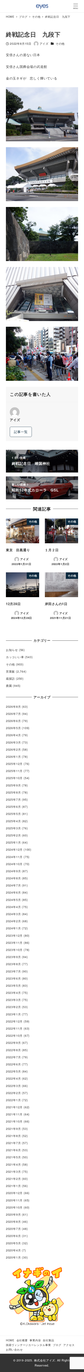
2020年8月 (13, 1222)
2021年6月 (13, 1150)
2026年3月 (13, 742)
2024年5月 (13, 900)
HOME (10, 1340)
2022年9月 (13, 1043)
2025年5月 (13, 814)
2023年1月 (13, 1014)
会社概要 (22, 1340)
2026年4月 (13, 735)
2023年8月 (13, 964)
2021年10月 (14, 1121)
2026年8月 (13, 707)
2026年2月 (13, 749)
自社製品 (48, 1340)
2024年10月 (14, 864)
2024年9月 (13, 871)
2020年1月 (13, 1257)
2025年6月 (13, 807)
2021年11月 (14, 1114)
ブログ (57, 1345)
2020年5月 (13, 1243)
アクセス (68, 1345)
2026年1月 (13, 757)
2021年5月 (13, 1157)
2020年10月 (14, 1207)
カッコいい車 (15, 657)
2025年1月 (13, 842)
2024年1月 (13, 928)
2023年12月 (14, 935)
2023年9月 (13, 957)
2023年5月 (13, 985)
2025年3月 (13, 828)
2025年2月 (13, 835)
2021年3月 (13, 1171)
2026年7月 (13, 714)
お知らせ (12, 650)
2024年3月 (13, 914)
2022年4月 (13, 1078)
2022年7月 (13, 1057)
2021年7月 (13, 1143)
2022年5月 (13, 1071)
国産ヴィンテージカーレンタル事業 (28, 1345)
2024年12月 (14, 849)
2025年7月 (13, 799)
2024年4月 (13, 907)
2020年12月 (14, 1193)
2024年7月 (13, 885)
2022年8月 (13, 1050)
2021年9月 (13, 1129)
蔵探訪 (10, 678)
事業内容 (35, 1340)
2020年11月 (14, 1200)
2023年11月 (14, 943)
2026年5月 (13, 728)
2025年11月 (14, 771)
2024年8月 (13, 878)
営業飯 (10, 671)
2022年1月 (13, 1100)
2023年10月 (14, 950)
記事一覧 (21, 431)
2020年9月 (13, 1214)
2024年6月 (13, 892)
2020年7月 (13, 1229)
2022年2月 (13, 1093)
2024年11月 (14, 857)
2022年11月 (14, 1028)
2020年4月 (13, 1250)
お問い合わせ (14, 1349)
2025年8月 (13, 792)
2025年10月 (14, 778)
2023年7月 (13, 971)
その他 (60, 43)
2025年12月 (14, 764)
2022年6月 (13, 1064)
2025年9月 (13, 785)
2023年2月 (13, 1007)
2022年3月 (13, 1086)
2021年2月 (13, 1179)
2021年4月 (13, 1164)
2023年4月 (13, 993)
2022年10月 (14, 1035)
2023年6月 (13, 978)
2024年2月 (13, 921)
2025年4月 (13, 821)
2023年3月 (13, 1000)
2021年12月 (14, 1107)
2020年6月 (13, 1236)
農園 (9, 686)
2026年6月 (13, 721)
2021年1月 (13, 1186)
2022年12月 (14, 1021)
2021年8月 (13, 1136)
